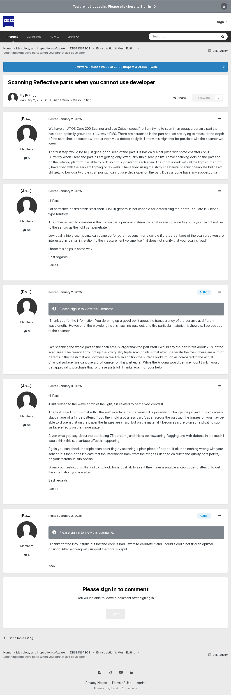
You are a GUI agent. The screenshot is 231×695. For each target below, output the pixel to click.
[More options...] (219, 119)
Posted (65, 119)
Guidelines (34, 36)
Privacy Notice (96, 683)
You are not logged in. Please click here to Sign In (112, 6)
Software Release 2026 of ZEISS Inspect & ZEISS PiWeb (115, 67)
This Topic (204, 36)
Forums (12, 36)
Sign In (222, 22)
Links (72, 36)
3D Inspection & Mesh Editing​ (70, 100)
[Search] (223, 36)
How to (55, 36)
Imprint (141, 683)
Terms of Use (121, 683)
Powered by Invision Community (115, 688)
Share (181, 98)
